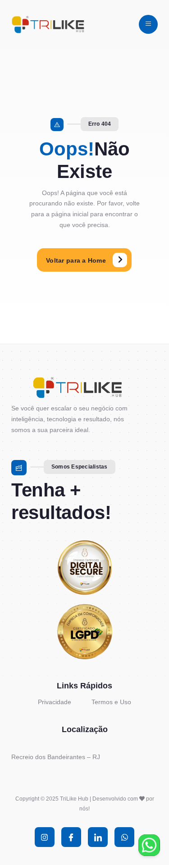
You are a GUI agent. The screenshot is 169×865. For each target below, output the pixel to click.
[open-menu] (148, 24)
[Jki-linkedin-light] (98, 837)
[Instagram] (45, 837)
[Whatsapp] (124, 837)
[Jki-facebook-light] (71, 837)
